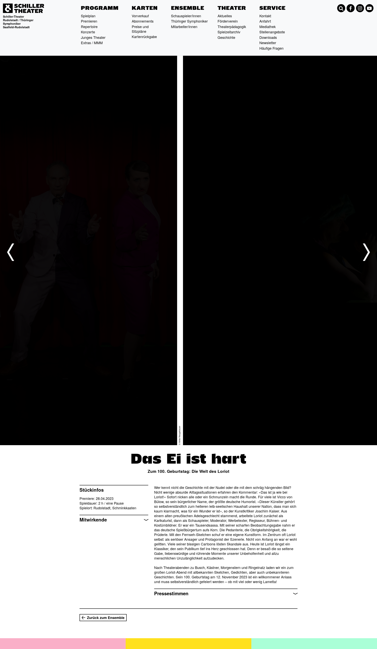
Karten (145, 8)
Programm (100, 8)
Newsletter (267, 42)
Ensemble (187, 8)
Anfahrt (265, 21)
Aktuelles (225, 15)
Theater (232, 8)
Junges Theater (93, 37)
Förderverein (228, 21)
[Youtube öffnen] (369, 8)
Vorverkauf (140, 15)
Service (272, 8)
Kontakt (265, 15)
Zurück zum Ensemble (105, 617)
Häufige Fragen (271, 48)
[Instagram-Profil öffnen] (360, 8)
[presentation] (10, 252)
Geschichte (226, 37)
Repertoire (89, 26)
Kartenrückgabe (144, 36)
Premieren (89, 21)
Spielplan (88, 15)
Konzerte (88, 31)
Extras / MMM (92, 42)
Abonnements (143, 21)
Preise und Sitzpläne (140, 29)
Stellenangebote (272, 31)
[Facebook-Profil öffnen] (350, 8)
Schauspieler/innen (186, 15)
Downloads (268, 37)
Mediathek (267, 26)
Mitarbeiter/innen (184, 26)
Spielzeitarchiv (229, 31)
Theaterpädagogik (232, 26)
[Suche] (341, 8)
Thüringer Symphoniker (189, 21)
